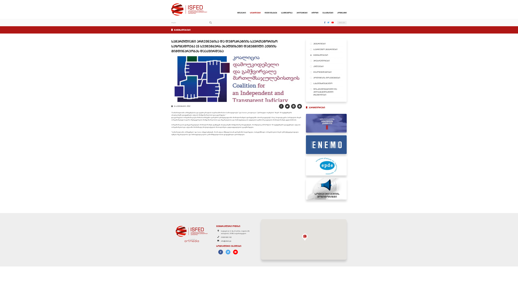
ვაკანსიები (327, 12)
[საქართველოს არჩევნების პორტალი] (326, 123)
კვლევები (318, 66)
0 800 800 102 (226, 237)
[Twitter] (328, 22)
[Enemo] (326, 144)
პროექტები (302, 12)
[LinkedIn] (293, 106)
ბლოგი (314, 12)
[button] (305, 237)
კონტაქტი (342, 12)
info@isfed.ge (226, 241)
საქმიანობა (286, 12)
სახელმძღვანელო (323, 83)
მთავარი (241, 12)
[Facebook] (324, 22)
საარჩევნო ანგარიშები (325, 49)
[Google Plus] (299, 106)
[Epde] (326, 166)
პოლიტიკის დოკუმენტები (326, 78)
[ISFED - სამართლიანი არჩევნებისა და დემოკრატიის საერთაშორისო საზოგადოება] (189, 5)
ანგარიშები (319, 43)
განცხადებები (320, 55)
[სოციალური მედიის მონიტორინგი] (326, 189)
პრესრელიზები (321, 60)
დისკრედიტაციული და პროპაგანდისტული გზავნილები (325, 92)
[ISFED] (192, 230)
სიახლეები (255, 12)
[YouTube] (332, 22)
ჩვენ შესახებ (271, 12)
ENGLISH (342, 22)
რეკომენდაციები (322, 72)
